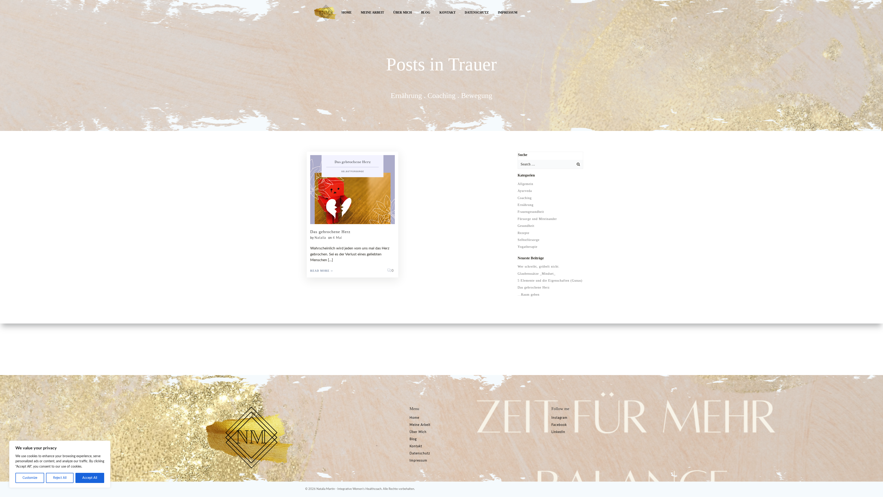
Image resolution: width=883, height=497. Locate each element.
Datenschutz (477, 12)
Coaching (525, 198)
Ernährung (525, 205)
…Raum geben (528, 294)
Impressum (507, 12)
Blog (425, 12)
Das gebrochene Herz (534, 287)
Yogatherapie (527, 246)
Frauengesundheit (531, 212)
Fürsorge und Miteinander (537, 219)
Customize (30, 478)
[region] (59, 464)
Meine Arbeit (372, 12)
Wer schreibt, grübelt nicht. (539, 266)
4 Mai (337, 238)
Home (346, 12)
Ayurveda (525, 191)
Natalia (320, 238)
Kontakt (447, 12)
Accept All (89, 478)
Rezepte (523, 233)
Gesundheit (526, 226)
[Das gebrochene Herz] (352, 189)
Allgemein (525, 184)
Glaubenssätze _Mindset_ (537, 273)
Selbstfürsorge (528, 240)
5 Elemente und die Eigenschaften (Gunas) (550, 280)
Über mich (402, 12)
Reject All (59, 478)
